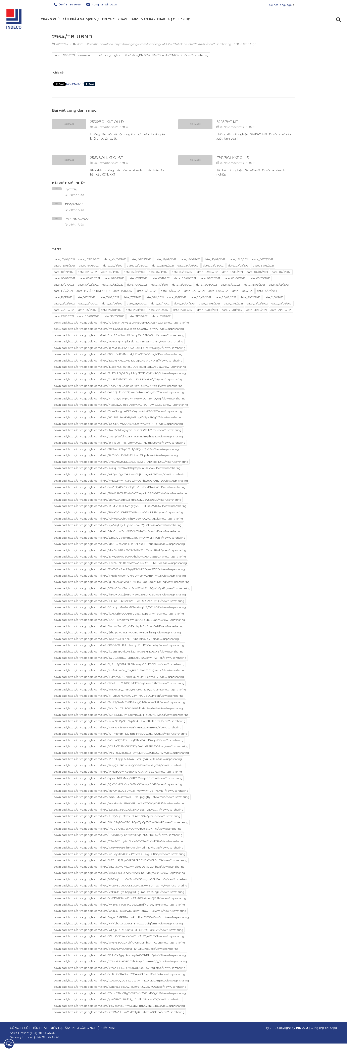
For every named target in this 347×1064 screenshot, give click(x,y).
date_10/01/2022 (63, 284)
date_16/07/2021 (267, 290)
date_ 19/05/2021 (89, 265)
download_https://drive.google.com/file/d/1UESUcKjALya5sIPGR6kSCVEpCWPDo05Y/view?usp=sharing (120, 860)
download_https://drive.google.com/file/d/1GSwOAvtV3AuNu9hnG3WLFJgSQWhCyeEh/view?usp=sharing (121, 588)
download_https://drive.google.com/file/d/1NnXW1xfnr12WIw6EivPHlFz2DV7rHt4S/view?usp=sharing (117, 727)
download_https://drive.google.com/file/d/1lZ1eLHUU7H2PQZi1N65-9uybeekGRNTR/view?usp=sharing (118, 683)
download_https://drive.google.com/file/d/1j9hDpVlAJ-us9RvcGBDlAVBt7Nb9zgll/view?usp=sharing (117, 632)
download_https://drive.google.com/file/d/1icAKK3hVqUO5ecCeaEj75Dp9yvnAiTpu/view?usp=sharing (118, 613)
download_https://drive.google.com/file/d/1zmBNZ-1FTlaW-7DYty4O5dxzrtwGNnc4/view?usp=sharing (118, 1012)
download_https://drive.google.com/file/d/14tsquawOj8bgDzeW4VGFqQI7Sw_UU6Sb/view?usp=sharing (120, 404)
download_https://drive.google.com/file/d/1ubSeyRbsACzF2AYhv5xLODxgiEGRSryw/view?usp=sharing (119, 854)
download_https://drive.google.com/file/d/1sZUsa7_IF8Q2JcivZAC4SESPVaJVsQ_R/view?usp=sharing (118, 809)
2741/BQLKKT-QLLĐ (232, 158)
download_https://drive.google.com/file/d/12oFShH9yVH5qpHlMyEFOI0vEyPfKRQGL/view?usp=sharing (119, 373)
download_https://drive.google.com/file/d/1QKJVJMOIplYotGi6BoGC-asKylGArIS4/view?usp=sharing (117, 784)
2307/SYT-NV (74, 204)
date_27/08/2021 (207, 309)
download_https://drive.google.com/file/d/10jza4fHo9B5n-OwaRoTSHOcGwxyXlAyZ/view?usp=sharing (119, 347)
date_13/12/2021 (63, 290)
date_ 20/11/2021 (113, 265)
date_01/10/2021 (88, 272)
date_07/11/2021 (137, 278)
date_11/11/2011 (159, 284)
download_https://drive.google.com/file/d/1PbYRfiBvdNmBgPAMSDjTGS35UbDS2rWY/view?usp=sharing (121, 752)
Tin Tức (108, 19)
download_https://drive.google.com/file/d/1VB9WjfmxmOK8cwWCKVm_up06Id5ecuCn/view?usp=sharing (121, 879)
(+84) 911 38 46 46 (46, 1037)
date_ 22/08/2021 (137, 265)
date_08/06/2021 (185, 278)
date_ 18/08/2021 (64, 265)
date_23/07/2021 (137, 303)
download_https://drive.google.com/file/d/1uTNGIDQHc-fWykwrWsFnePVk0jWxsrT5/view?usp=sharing (119, 872)
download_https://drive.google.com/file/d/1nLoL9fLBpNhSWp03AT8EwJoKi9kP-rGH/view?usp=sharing (119, 721)
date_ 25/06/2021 (213, 265)
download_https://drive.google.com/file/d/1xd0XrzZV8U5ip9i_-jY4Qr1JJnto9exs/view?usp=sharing (116, 948)
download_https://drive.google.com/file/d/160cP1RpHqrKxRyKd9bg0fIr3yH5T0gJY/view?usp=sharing (118, 417)
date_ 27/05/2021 (238, 265)
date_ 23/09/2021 (163, 265)
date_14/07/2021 (123, 290)
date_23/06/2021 (112, 303)
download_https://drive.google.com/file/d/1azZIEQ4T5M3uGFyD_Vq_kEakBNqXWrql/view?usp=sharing (119, 487)
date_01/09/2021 (63, 272)
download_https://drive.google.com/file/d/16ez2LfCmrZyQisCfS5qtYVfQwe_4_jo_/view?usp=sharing (118, 423)
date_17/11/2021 (132, 297)
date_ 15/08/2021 (214, 259)
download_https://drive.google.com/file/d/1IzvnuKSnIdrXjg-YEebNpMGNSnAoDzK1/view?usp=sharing (118, 626)
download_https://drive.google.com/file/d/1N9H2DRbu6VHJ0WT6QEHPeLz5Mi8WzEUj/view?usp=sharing (121, 714)
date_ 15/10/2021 (239, 259)
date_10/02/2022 (88, 284)
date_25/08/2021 (64, 309)
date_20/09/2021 (200, 297)
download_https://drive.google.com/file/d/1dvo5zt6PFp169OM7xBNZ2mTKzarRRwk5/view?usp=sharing (119, 550)
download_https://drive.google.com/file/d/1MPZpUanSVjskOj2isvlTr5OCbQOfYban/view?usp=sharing (118, 695)
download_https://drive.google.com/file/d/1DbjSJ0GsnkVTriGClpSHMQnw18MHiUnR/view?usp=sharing (119, 537)
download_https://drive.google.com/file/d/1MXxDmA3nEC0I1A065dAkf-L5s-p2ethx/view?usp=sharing (118, 708)
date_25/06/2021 (281, 303)
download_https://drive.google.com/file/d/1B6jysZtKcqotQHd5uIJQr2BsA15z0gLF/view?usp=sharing (117, 499)
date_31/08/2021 (138, 316)
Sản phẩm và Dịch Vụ (80, 19)
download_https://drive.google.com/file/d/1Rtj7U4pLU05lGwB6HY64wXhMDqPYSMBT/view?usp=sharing (120, 790)
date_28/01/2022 (232, 309)
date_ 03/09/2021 (89, 259)
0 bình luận (76, 194)
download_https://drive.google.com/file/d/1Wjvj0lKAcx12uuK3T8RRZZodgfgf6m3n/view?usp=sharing (118, 923)
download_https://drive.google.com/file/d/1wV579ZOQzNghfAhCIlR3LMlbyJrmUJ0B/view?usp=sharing (119, 942)
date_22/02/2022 (64, 303)
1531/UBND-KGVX (77, 219)
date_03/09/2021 (207, 272)
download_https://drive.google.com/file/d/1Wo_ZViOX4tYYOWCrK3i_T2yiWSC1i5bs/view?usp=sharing (118, 936)
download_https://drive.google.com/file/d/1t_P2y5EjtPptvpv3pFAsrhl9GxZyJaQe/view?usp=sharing (116, 816)
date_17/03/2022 (109, 297)
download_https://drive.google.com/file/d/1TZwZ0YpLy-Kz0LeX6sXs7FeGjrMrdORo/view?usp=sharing (119, 841)
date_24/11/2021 (233, 303)
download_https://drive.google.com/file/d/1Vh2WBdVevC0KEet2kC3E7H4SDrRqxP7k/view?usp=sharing (120, 885)
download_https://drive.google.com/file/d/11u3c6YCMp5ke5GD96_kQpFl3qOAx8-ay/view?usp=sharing (119, 366)
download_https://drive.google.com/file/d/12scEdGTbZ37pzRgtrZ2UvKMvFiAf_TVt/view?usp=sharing (117, 379)
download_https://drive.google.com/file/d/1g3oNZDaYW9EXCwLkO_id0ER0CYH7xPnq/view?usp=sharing (121, 581)
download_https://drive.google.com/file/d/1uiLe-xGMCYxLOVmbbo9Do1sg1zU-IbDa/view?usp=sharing (119, 866)
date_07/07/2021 (113, 278)
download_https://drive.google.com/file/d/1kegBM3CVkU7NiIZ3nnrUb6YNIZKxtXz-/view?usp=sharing (165, 44)
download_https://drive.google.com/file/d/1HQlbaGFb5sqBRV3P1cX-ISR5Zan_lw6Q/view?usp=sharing (118, 600)
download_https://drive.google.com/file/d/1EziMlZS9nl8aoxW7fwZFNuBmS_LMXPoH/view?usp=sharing (120, 563)
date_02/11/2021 (158, 272)
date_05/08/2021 (64, 278)
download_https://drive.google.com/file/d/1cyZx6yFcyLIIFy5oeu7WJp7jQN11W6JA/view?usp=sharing (117, 525)
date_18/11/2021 (154, 297)
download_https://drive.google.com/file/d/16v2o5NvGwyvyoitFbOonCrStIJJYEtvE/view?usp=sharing (117, 430)
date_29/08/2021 (281, 309)
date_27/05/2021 (183, 309)
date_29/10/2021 (63, 316)
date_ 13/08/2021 (87, 44)
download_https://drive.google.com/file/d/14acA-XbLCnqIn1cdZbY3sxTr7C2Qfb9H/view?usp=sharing (118, 385)
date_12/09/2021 (182, 284)
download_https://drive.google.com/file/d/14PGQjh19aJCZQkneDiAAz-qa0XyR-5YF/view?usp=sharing (118, 392)
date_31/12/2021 (161, 316)
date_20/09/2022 (225, 297)
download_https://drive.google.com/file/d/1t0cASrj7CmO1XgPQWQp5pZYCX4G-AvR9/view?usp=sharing (120, 822)
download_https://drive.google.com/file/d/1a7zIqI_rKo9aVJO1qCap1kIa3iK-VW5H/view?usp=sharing (117, 468)
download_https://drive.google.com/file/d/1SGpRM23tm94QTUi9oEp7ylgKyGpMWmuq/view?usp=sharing (121, 797)
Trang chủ (50, 19)
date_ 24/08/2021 (188, 265)
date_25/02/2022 (257, 303)
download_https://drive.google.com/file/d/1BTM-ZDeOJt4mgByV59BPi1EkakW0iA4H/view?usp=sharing (120, 505)
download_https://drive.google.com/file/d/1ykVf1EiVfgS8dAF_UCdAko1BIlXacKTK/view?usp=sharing (117, 999)
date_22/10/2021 (88, 303)
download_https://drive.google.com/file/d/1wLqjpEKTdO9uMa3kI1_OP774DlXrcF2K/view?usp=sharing (118, 929)
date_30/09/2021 (113, 316)
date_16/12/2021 (85, 297)
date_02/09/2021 (134, 272)
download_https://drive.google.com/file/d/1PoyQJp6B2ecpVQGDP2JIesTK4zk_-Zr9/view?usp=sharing (118, 765)
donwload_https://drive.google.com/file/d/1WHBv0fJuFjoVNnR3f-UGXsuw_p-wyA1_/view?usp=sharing (118, 328)
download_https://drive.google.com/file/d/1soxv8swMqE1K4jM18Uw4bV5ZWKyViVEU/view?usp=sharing (119, 803)
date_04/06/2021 (257, 272)
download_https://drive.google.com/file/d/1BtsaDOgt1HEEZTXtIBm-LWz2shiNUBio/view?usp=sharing (118, 512)
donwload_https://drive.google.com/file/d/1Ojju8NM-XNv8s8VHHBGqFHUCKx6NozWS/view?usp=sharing (121, 322)
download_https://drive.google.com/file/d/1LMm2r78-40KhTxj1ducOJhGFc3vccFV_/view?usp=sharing (118, 676)
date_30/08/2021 (88, 316)
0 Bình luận (248, 44)
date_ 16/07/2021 (262, 259)
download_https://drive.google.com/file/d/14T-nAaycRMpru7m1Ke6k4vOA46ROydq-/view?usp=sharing (119, 398)
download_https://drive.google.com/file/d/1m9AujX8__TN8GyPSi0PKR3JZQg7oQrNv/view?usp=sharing (119, 689)
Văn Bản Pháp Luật (158, 19)
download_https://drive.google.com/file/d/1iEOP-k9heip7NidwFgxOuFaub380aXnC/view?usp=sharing (119, 619)
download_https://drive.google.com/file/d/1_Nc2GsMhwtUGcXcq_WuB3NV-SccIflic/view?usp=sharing (118, 335)
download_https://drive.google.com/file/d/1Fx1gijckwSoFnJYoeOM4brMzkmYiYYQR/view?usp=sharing (119, 575)
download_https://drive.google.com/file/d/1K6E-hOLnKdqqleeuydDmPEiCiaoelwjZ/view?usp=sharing (118, 645)
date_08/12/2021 (209, 278)
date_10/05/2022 (112, 284)
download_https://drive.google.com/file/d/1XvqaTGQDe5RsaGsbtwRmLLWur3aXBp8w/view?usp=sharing (121, 980)
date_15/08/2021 (194, 290)
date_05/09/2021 (89, 278)
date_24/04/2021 (184, 303)
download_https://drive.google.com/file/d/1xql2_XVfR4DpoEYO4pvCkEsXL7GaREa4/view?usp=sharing (119, 974)
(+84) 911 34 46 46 (69, 4)
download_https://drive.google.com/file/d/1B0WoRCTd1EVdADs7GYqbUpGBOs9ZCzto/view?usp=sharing (121, 493)
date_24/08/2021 (209, 303)
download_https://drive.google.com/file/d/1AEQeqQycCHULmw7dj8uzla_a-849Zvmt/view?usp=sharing (119, 474)
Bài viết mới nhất (68, 183)
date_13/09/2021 (278, 284)
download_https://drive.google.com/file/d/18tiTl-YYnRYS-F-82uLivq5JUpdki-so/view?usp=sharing (115, 455)
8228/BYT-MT (227, 122)
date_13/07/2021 (230, 284)
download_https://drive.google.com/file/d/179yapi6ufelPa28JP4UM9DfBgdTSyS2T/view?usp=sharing (118, 436)
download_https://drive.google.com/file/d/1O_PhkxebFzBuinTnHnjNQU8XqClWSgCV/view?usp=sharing (120, 733)
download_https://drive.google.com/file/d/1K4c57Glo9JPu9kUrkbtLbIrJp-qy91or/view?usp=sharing (116, 638)
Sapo (333, 1028)
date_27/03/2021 (159, 309)
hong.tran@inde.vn (104, 4)
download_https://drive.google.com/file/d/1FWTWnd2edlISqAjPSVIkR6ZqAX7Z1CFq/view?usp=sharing (119, 569)
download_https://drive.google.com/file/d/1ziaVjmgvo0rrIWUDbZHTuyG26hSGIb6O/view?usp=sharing (119, 1005)
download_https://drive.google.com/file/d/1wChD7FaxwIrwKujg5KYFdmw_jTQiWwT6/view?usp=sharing (119, 910)
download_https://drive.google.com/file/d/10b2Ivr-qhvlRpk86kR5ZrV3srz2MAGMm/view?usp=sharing (118, 341)
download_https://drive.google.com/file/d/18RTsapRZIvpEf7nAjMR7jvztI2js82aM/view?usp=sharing (116, 449)
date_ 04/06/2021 (115, 259)
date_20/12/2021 (250, 297)
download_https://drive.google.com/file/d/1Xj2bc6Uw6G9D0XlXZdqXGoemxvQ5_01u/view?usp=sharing (120, 961)
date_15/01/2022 (147, 290)
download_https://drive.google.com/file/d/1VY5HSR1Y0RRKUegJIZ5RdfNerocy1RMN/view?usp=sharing (119, 904)
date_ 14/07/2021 (190, 259)
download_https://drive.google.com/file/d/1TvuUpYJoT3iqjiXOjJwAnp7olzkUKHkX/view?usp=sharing (117, 828)
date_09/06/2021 (234, 278)
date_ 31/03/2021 (263, 265)
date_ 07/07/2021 (140, 259)
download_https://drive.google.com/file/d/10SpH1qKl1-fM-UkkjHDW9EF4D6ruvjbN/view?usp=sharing (118, 354)
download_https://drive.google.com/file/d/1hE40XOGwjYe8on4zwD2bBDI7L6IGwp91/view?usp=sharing (119, 594)
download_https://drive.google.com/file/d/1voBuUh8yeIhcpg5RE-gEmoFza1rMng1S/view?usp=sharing (118, 891)
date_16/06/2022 (242, 290)
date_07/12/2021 (160, 278)
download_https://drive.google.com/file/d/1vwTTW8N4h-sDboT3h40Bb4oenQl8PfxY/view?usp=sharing (119, 898)
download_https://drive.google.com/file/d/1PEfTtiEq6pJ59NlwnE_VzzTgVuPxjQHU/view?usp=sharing (117, 759)
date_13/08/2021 (254, 284)
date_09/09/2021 (259, 278)
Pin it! (70, 84)
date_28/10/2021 (256, 309)
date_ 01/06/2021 (64, 259)
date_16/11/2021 (62, 297)
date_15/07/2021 (171, 290)
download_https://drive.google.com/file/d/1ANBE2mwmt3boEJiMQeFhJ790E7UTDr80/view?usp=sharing (120, 480)
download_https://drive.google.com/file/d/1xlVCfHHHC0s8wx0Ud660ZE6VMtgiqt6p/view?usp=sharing (119, 967)
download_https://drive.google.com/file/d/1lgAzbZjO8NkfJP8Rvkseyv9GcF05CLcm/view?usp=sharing (118, 664)
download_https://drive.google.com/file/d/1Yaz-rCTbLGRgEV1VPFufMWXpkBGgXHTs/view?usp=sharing (119, 993)
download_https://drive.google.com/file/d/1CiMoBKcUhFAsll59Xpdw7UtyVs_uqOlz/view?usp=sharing (118, 518)
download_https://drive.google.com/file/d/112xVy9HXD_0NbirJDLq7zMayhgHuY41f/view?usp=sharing (117, 360)
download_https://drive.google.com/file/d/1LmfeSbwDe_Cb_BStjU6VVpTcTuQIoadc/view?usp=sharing (119, 670)
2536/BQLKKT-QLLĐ (107, 122)
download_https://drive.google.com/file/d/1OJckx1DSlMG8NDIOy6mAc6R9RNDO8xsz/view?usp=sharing (120, 746)
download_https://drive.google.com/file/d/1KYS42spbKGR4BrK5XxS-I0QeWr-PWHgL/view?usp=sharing (119, 657)
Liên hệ (184, 19)
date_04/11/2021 (281, 272)
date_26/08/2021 (111, 309)
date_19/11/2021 (176, 297)
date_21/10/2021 (273, 297)
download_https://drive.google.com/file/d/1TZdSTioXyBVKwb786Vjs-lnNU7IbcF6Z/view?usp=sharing (117, 834)
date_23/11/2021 (160, 303)
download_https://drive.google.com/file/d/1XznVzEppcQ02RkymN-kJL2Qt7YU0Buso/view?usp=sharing (119, 986)
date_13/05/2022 (206, 284)
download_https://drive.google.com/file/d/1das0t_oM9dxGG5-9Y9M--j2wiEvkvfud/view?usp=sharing (117, 531)
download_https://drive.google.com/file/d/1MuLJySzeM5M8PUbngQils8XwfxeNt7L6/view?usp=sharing (119, 702)
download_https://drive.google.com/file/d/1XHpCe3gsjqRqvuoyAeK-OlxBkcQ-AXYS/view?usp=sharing (119, 955)
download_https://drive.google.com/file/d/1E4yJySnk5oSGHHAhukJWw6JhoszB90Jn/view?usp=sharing (119, 556)
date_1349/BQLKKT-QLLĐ (93, 290)
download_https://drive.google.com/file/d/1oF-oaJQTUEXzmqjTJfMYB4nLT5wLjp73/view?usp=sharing (118, 740)
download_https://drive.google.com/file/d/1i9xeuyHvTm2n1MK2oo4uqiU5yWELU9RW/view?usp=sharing (119, 607)
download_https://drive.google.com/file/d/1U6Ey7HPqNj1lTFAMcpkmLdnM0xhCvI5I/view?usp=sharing (118, 847)
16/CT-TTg (71, 189)
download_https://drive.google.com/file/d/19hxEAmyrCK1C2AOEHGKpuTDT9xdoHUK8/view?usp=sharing (120, 461)
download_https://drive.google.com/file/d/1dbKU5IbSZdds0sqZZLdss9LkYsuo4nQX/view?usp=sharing (119, 543)
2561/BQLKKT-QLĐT (106, 158)
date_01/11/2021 (110, 272)
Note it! (79, 84)
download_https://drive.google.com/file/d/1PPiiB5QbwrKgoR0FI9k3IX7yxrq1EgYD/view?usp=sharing (117, 771)
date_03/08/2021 (182, 272)
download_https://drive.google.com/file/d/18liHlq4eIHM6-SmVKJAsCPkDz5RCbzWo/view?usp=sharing (119, 442)
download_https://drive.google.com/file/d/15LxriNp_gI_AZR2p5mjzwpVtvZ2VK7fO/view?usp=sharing (117, 411)
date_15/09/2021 (218, 290)
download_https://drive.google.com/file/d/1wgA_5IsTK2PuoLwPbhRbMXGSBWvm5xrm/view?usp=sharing (121, 917)
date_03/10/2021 (232, 272)
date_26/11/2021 (135, 309)
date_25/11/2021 (87, 309)
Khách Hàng (128, 19)
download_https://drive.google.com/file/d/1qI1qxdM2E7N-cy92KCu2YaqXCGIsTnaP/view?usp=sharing (117, 778)
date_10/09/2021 (137, 284)
